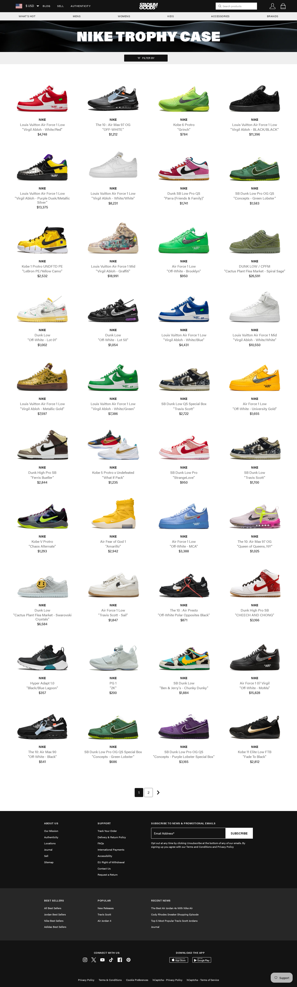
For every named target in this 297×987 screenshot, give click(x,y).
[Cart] (283, 6)
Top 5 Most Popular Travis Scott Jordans (174, 921)
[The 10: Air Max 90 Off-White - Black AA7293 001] (42, 725)
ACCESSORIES (220, 16)
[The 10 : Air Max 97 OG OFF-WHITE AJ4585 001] (113, 98)
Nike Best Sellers (53, 921)
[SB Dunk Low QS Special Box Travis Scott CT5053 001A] (184, 377)
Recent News (161, 900)
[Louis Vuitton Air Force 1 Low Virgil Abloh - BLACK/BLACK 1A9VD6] (255, 98)
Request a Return (108, 874)
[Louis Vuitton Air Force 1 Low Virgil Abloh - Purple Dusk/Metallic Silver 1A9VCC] (42, 167)
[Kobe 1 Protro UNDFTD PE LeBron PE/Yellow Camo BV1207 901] (42, 240)
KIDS (170, 16)
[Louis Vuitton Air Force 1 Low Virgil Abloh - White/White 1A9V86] (113, 167)
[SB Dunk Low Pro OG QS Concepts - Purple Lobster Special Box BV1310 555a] (184, 725)
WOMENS (124, 16)
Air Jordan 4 (104, 921)
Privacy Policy (86, 980)
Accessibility (105, 856)
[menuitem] (46, 6)
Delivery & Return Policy (112, 837)
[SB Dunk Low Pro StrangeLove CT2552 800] (184, 446)
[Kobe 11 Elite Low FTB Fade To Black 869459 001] (255, 725)
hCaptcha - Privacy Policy (167, 980)
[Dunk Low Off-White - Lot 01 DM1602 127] (42, 308)
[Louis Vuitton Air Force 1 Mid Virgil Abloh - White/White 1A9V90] (255, 308)
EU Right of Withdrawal (111, 862)
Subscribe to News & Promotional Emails (183, 823)
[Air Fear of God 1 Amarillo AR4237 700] (113, 515)
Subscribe (239, 833)
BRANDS (272, 16)
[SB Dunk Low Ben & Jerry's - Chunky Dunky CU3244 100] (184, 656)
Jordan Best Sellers (55, 914)
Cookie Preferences (137, 980)
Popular (104, 900)
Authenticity (80, 6)
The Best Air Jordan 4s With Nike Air (172, 908)
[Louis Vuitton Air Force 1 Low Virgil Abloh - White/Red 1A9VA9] (42, 98)
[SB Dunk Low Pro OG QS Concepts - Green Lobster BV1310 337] (255, 167)
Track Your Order (107, 831)
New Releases (106, 908)
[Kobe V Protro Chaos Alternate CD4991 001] (42, 515)
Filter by (148, 58)
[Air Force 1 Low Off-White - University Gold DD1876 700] (255, 377)
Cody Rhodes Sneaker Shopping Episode (175, 914)
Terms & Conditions (110, 980)
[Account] (272, 6)
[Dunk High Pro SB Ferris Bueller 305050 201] (42, 446)
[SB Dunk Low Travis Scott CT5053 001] (255, 446)
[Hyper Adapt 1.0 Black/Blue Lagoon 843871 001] (42, 656)
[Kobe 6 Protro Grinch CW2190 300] (184, 98)
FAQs (101, 843)
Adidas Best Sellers (55, 927)
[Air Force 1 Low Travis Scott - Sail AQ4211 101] (113, 584)
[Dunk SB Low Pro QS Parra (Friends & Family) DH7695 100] (184, 167)
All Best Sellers (52, 908)
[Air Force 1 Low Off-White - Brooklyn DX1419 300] (184, 240)
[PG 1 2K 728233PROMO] (113, 656)
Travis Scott (104, 914)
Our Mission (51, 831)
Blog (46, 6)
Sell (60, 6)
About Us (51, 823)
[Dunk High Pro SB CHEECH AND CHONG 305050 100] (255, 584)
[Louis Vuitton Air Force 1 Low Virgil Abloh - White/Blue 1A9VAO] (184, 308)
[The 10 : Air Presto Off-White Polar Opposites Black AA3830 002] (184, 584)
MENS (76, 16)
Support (104, 823)
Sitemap (48, 862)
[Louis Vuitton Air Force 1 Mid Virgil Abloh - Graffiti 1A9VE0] (113, 240)
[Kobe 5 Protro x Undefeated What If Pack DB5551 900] (113, 446)
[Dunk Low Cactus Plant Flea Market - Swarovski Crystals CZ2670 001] (42, 584)
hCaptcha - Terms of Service (203, 980)
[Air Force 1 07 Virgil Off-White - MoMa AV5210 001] (255, 656)
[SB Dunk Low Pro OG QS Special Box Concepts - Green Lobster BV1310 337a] (113, 725)
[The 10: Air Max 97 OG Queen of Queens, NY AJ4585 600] (255, 515)
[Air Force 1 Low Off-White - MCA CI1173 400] (184, 515)
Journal (48, 849)
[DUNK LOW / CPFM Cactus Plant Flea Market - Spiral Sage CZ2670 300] (255, 240)
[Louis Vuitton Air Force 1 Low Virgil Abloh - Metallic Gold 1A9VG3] (42, 377)
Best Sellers (54, 900)
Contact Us (104, 868)
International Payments (111, 849)
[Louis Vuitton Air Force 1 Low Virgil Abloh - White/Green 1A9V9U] (113, 377)
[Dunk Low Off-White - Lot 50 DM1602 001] (113, 308)
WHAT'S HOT (27, 16)
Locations (50, 843)
